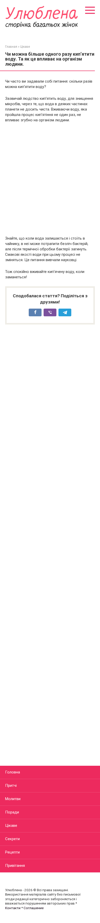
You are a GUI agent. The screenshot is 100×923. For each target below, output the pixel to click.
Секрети (12, 839)
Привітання (15, 865)
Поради (12, 812)
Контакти (13, 908)
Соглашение (34, 908)
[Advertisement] (50, 179)
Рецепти (12, 852)
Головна (12, 772)
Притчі (11, 785)
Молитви (13, 799)
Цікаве (11, 825)
